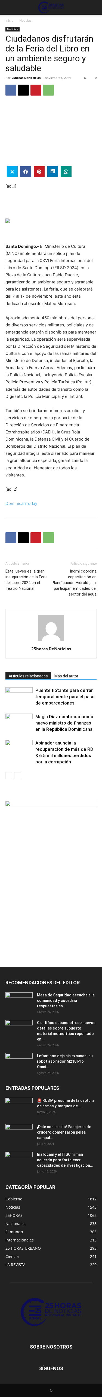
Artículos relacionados (28, 676)
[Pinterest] (35, 90)
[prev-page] (8, 775)
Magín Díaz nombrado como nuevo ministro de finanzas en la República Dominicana (64, 723)
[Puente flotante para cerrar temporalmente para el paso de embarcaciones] (19, 696)
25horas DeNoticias (26, 78)
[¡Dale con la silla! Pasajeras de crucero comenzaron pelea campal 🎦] (19, 1133)
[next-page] (17, 775)
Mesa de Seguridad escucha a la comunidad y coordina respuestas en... (66, 1000)
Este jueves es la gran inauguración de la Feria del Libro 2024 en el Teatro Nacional (26, 580)
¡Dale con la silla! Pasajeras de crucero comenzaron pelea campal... (64, 1132)
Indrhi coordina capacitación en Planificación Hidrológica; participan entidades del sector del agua (74, 583)
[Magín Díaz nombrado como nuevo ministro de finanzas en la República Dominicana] (19, 723)
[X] (23, 90)
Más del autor (66, 676)
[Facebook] (10, 90)
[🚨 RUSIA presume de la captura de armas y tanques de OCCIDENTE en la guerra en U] (19, 1107)
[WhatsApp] (48, 90)
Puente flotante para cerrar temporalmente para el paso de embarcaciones (65, 697)
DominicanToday (21, 503)
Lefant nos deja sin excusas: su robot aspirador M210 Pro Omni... (65, 1061)
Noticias (25, 20)
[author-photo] (51, 641)
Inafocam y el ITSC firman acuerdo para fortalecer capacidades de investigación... (65, 1160)
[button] (9, 7)
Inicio (9, 20)
